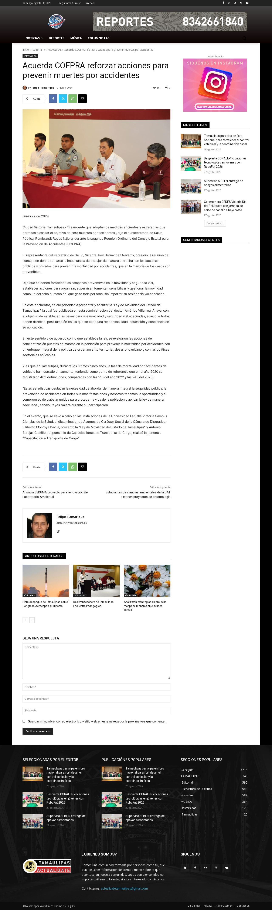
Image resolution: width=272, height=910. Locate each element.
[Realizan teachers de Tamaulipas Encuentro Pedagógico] (96, 581)
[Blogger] (185, 868)
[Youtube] (247, 3)
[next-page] (32, 620)
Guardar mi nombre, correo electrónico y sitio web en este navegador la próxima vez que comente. (96, 721)
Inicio (26, 50)
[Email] (82, 98)
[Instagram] (229, 3)
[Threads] (58, 530)
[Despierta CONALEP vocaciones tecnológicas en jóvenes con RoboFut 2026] (191, 163)
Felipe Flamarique (42, 87)
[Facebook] (223, 3)
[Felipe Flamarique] (25, 88)
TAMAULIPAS (53, 50)
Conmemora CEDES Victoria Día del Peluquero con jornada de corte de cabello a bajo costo (225, 206)
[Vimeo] (241, 3)
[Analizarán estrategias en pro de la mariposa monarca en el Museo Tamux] (147, 581)
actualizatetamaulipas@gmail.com (124, 888)
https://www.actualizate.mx (72, 522)
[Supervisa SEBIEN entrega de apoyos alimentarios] (191, 186)
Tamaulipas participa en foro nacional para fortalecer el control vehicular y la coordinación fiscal (226, 140)
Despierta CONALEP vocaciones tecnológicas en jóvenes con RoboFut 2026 (225, 162)
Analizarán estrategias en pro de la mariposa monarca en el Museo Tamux (145, 605)
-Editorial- (37, 50)
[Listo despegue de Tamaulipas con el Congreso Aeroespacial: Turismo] (46, 581)
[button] (244, 38)
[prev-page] (25, 620)
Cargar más (214, 223)
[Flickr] (205, 868)
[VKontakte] (226, 868)
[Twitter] (235, 3)
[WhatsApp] (72, 98)
